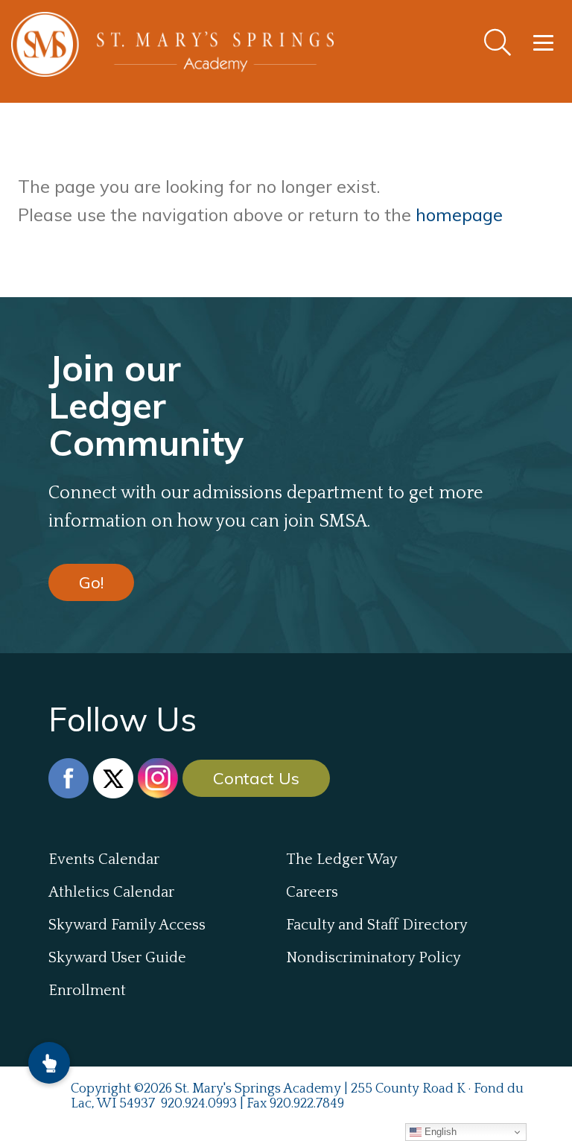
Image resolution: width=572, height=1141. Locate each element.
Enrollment (87, 990)
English (439, 1131)
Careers (312, 892)
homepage (459, 214)
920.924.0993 (199, 1103)
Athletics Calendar (111, 892)
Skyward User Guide (117, 958)
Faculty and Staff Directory (377, 925)
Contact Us (256, 778)
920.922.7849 (307, 1103)
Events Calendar (103, 859)
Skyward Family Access (127, 925)
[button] (49, 1063)
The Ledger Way (342, 859)
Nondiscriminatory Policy (373, 958)
